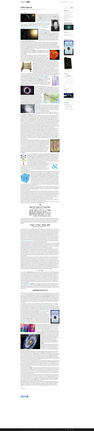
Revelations (40, 9)
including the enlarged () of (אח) (28, 240)
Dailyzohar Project (67, 103)
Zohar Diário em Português (69, 109)
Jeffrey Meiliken (23, 9)
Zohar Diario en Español (68, 106)
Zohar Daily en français (68, 108)
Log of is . (26, 284)
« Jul (64, 86)
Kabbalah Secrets (34, 9)
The (40, 310)
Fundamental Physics (67, 20)
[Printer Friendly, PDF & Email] (25, 13)
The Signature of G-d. (67, 14)
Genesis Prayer (43, 310)
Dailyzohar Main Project (68, 105)
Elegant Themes (28, 429)
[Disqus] (40, 410)
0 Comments (44, 9)
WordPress (37, 429)
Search (72, 7)
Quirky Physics (66, 18)
